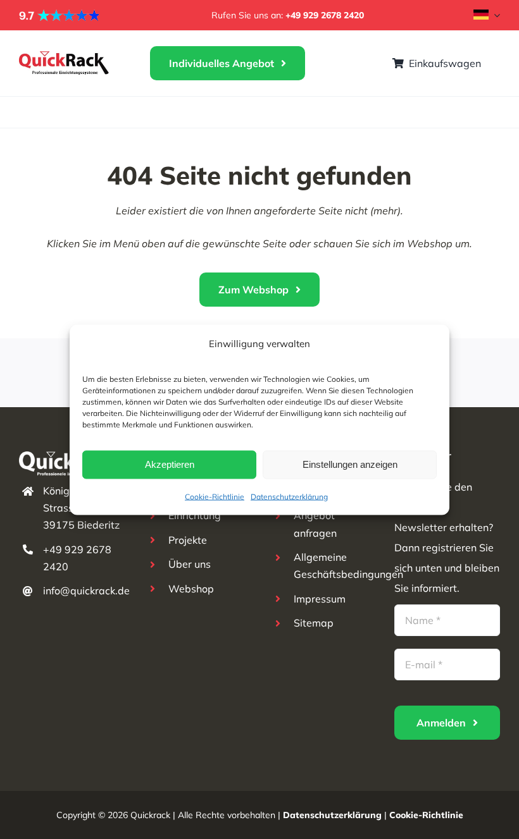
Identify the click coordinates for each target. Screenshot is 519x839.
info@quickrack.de (86, 590)
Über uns (189, 564)
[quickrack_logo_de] (64, 56)
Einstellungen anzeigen (350, 464)
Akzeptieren (169, 464)
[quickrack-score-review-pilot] (60, 14)
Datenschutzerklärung (289, 496)
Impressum (320, 598)
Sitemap (314, 622)
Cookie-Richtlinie (214, 496)
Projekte (187, 540)
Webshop (191, 588)
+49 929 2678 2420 (324, 15)
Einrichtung (194, 515)
